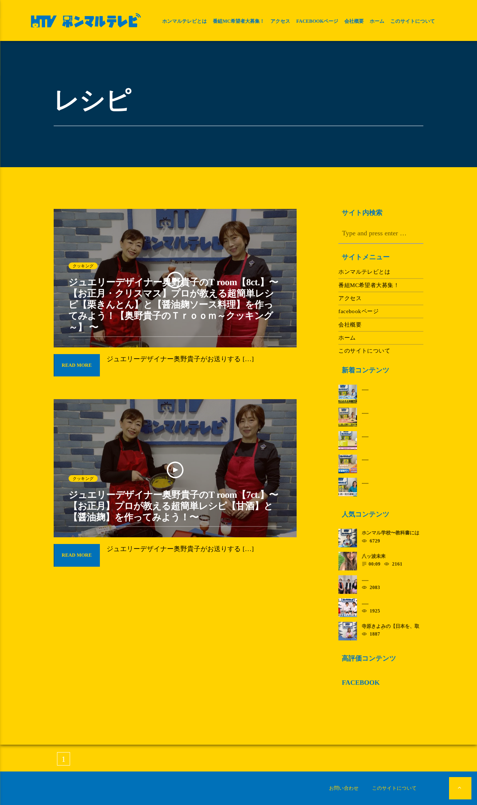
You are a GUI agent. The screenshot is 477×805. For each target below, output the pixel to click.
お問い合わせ (343, 788)
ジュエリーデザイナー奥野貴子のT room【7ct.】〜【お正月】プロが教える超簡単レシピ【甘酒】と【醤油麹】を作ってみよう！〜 (173, 506)
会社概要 (354, 21)
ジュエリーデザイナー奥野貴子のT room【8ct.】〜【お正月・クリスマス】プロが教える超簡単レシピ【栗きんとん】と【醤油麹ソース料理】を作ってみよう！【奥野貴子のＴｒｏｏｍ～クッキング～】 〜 (173, 304)
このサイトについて (413, 21)
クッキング (83, 266)
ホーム (377, 21)
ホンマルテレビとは (184, 21)
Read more (77, 365)
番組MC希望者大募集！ (239, 21)
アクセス (280, 21)
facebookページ (317, 21)
